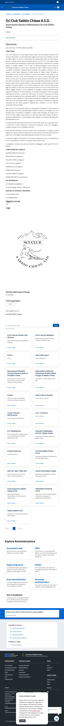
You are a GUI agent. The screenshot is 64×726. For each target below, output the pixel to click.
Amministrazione (17, 14)
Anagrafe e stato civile (24, 665)
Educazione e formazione (24, 677)
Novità (48, 661)
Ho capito (22, 720)
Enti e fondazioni (26, 14)
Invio (56, 325)
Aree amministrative (9, 670)
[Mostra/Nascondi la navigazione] (2, 7)
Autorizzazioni (22, 672)
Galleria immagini (51, 679)
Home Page (8, 14)
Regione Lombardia (9, 2)
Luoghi (48, 684)
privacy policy (36, 711)
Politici (6, 672)
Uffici (6, 677)
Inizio (7, 528)
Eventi (48, 682)
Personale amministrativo (11, 667)
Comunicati (49, 667)
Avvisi (48, 665)
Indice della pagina (10, 38)
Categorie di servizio (24, 661)
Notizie (48, 670)
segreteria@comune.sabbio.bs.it (12, 708)
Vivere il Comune (51, 675)
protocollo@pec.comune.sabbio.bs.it (13, 703)
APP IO (48, 709)
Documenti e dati (9, 679)
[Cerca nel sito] (58, 7)
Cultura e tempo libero (24, 674)
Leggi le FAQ (21, 692)
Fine (20, 528)
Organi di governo (9, 674)
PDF (7, 204)
